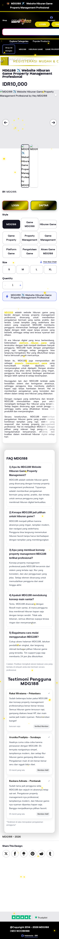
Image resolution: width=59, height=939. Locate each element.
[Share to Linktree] (24, 853)
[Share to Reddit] (41, 853)
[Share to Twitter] (6, 853)
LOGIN (42, 24)
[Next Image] (53, 122)
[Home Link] (21, 21)
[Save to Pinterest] (32, 853)
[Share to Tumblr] (50, 853)
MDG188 (8, 312)
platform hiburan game (33, 342)
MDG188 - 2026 (11, 836)
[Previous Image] (5, 122)
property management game (31, 363)
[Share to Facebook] (15, 853)
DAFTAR (43, 205)
